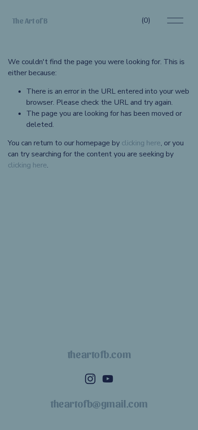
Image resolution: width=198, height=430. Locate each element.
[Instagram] (90, 378)
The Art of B (30, 20)
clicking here (141, 143)
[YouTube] (107, 378)
